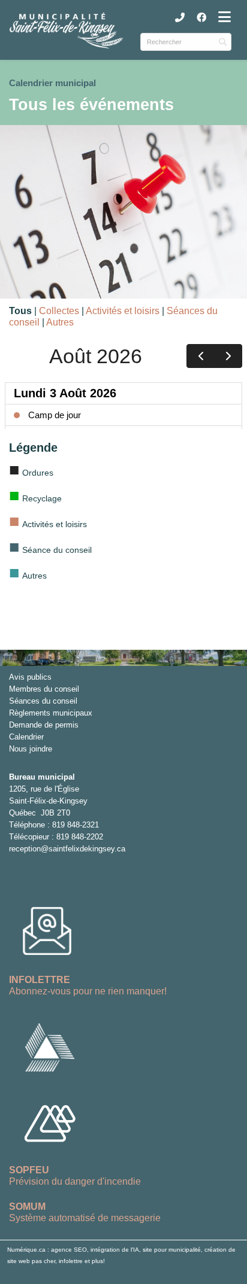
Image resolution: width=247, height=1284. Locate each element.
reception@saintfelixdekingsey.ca (67, 848)
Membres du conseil (44, 688)
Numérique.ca (26, 1249)
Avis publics (30, 677)
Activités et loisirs (122, 311)
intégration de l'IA (115, 1249)
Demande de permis (44, 724)
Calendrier (26, 736)
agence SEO (69, 1249)
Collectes (59, 311)
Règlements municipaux (50, 712)
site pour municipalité (172, 1249)
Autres (60, 322)
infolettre (71, 1261)
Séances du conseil (43, 700)
